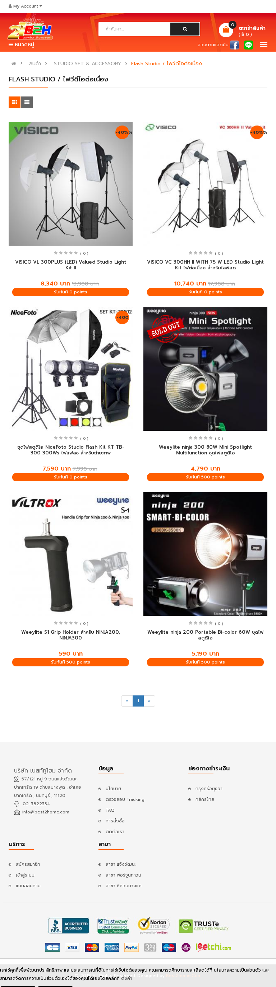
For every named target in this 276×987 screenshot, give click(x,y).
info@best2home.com (45, 812)
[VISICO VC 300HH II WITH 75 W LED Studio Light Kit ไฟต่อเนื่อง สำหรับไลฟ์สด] (205, 184)
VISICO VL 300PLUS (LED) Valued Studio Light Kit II (70, 265)
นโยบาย (113, 788)
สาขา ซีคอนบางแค (124, 886)
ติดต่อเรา (115, 831)
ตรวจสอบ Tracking (125, 799)
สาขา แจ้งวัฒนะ (121, 864)
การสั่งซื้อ (115, 821)
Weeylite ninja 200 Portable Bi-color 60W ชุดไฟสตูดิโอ (205, 635)
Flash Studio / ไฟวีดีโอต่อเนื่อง (166, 64)
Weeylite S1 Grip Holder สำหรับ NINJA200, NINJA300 (70, 635)
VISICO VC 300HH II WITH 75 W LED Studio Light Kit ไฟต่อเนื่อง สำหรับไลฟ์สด (205, 265)
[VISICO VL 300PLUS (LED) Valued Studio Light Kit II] (71, 184)
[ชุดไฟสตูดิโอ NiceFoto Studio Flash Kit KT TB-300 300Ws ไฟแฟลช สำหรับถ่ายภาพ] (71, 369)
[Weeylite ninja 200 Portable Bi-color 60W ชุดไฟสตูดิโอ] (205, 554)
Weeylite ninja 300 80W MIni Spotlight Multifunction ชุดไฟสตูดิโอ (205, 450)
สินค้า (35, 64)
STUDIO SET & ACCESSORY (87, 64)
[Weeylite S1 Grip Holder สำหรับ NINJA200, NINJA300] (71, 554)
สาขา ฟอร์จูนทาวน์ (123, 875)
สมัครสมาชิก (28, 864)
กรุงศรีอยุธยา (209, 788)
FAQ (110, 810)
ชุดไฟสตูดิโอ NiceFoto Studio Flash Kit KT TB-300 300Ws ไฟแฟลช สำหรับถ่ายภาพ (70, 450)
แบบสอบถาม (28, 886)
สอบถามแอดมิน (213, 45)
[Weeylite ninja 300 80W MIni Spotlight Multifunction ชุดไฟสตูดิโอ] (205, 369)
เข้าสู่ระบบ (25, 875)
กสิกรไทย (205, 799)
